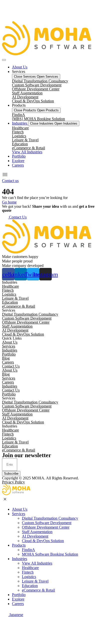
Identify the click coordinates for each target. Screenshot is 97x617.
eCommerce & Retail (28, 148)
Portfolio (9, 354)
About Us (9, 342)
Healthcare (20, 128)
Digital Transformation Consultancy (40, 81)
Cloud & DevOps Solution (33, 101)
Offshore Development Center (35, 89)
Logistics (19, 136)
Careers (8, 362)
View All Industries (37, 563)
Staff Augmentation (27, 93)
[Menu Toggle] (4, 60)
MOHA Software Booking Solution (50, 554)
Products (19, 545)
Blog (6, 358)
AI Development (25, 97)
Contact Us (11, 366)
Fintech (18, 132)
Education (20, 144)
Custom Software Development (36, 85)
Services (8, 346)
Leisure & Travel (25, 140)
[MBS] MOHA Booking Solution (38, 119)
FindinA (18, 115)
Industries (9, 350)
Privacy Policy (13, 482)
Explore (18, 599)
